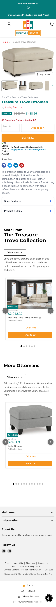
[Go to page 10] (37, 484)
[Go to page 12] (42, 484)
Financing (30, 563)
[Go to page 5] (32, 346)
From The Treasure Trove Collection (20, 97)
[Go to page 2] (24, 346)
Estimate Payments (35, 149)
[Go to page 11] (40, 484)
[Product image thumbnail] (23, 86)
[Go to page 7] (29, 484)
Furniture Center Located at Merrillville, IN (22, 569)
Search (8, 563)
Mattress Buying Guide (30, 566)
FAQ (14, 566)
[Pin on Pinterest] (21, 165)
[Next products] (51, 311)
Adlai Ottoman (15, 446)
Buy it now (28, 138)
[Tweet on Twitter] (9, 165)
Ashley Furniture (13, 107)
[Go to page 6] (34, 346)
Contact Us (43, 563)
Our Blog (49, 569)
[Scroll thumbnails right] (51, 86)
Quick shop (31, 327)
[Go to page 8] (32, 484)
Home (5, 42)
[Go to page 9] (34, 484)
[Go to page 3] (26, 346)
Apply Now (17, 149)
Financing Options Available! (20, 120)
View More (13, 252)
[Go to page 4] (29, 346)
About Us (18, 563)
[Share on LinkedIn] (15, 165)
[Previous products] (5, 311)
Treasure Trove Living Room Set (24, 317)
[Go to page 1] (21, 346)
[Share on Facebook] (4, 165)
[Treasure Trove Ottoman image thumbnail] (10, 86)
